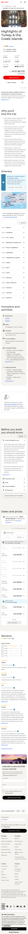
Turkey (14, 6)
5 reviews (11, 46)
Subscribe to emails (14, 830)
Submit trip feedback (6, 841)
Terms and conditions (8, 775)
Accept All (14, 928)
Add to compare (12, 82)
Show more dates (12, 622)
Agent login (4, 855)
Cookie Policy (7, 925)
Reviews (3, 874)
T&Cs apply (7, 826)
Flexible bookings (5, 849)
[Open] (13, 638)
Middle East (8, 6)
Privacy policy (18, 849)
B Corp (16, 866)
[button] (14, 18)
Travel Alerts (4, 846)
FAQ (2, 871)
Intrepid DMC (18, 844)
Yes (18, 811)
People (16, 873)
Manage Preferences (14, 932)
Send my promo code (14, 797)
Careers (16, 846)
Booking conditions (6, 852)
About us (17, 838)
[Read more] (2, 6)
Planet (16, 876)
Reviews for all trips (6, 748)
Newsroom (4, 877)
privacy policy (9, 793)
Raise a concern (5, 880)
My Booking (4, 838)
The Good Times (19, 841)
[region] (14, 923)
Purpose (17, 863)
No (23, 811)
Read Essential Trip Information (14, 495)
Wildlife (17, 879)
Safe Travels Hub (5, 844)
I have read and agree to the (13, 792)
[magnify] (21, 2)
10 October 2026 (21, 73)
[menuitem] (4, 2)
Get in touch (4, 866)
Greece (7, 321)
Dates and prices (14, 77)
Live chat (3, 869)
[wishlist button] (22, 82)
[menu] (25, 2)
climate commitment (11, 217)
